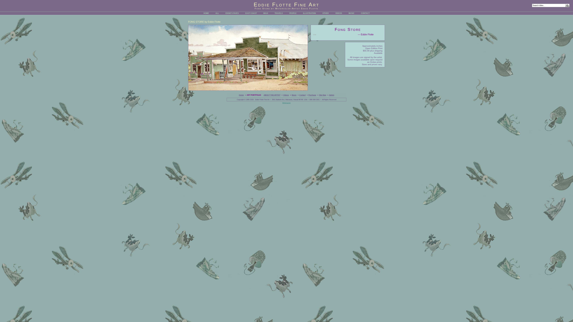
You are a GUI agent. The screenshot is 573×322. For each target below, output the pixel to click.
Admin (331, 95)
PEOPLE (292, 13)
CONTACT (365, 13)
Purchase (312, 95)
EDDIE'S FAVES (232, 13)
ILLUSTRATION (309, 13)
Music (294, 95)
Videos (286, 95)
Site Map (322, 95)
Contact (302, 95)
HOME (206, 13)
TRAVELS (279, 13)
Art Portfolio (254, 95)
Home (241, 95)
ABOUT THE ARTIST (272, 95)
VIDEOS (338, 13)
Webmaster (286, 103)
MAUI (265, 13)
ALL (217, 13)
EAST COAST (251, 13)
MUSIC (351, 13)
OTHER (325, 13)
